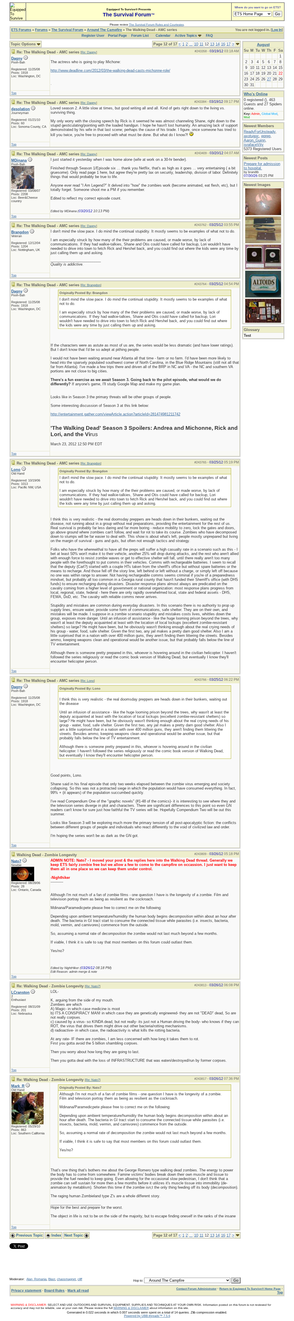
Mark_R (17, 1086)
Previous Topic (29, 1235)
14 (218, 44)
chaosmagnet (66, 1279)
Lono (15, 469)
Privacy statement (26, 1291)
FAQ (209, 36)
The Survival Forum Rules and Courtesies (156, 24)
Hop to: (138, 1280)
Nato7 (16, 861)
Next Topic (74, 1235)
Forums (41, 30)
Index (55, 1235)
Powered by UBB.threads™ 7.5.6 (147, 1316)
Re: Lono (87, 680)
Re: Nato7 (93, 986)
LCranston (20, 992)
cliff (80, 1279)
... (191, 44)
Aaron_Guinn (254, 140)
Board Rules (54, 1291)
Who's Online (256, 94)
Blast (51, 1279)
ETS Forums (21, 30)
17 (229, 44)
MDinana (19, 160)
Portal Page (117, 36)
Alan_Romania (36, 1279)
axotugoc (251, 136)
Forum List (140, 36)
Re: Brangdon (90, 285)
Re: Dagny (88, 52)
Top (13, 93)
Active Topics (186, 36)
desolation (20, 109)
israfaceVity (254, 144)
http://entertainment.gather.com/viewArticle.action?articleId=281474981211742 (115, 414)
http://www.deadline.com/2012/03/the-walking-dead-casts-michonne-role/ (110, 70)
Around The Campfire (104, 30)
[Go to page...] (237, 44)
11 (201, 44)
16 (223, 44)
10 (196, 44)
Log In (277, 30)
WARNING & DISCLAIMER (131, 1308)
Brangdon (20, 232)
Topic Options (24, 44)
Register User (93, 36)
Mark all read (78, 1291)
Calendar (163, 36)
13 (212, 44)
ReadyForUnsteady (259, 131)
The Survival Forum (67, 30)
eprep (265, 136)
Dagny (16, 58)
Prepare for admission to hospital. (262, 166)
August (263, 44)
